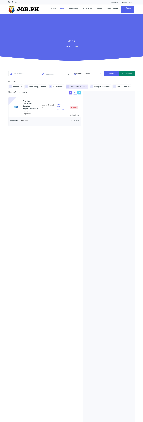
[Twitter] (19, 2)
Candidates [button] (87, 8)
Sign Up (124, 2)
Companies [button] (73, 8)
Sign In (115, 2)
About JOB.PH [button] (112, 8)
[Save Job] (10, 99)
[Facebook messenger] (9, 2)
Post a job (128, 9)
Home (53, 8)
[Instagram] (12, 2)
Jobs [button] (62, 8)
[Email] (16, 2)
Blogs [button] (99, 8)
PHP (130, 2)
